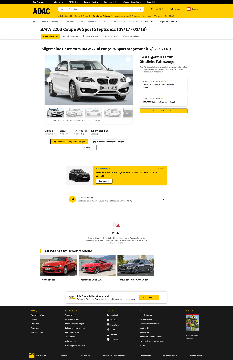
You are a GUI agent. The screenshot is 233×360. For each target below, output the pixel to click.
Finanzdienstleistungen (74, 324)
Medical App (36, 319)
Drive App (35, 324)
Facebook (114, 315)
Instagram (114, 325)
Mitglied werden (57, 2)
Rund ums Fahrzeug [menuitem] (102, 16)
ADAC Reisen (73, 2)
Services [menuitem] (147, 16)
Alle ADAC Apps (37, 332)
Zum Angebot (104, 181)
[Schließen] (163, 295)
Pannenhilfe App (37, 315)
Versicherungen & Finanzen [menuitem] (127, 16)
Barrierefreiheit (196, 355)
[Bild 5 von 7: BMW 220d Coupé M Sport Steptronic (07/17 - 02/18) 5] (132, 113)
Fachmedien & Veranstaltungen (152, 341)
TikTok (113, 330)
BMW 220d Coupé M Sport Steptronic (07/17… (163, 22)
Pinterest (114, 339)
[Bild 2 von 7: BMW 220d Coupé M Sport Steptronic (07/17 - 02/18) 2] (74, 113)
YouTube (113, 320)
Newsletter (144, 332)
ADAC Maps (70, 337)
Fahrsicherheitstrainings (75, 328)
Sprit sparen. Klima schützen (131, 2)
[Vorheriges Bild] (49, 79)
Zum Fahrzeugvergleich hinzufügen (71, 142)
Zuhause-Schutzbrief (91, 2)
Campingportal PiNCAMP (75, 345)
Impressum (65, 355)
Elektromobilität (110, 2)
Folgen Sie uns (111, 311)
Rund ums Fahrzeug (50, 22)
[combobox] (101, 9)
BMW (104, 22)
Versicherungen (71, 315)
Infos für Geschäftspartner (150, 337)
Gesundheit (151, 2)
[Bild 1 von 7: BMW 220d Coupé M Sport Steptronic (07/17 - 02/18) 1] (55, 113)
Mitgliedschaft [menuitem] (65, 16)
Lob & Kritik (144, 328)
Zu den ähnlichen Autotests (163, 111)
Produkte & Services (72, 311)
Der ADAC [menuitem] (169, 16)
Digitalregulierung (144, 355)
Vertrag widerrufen (170, 355)
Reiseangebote (71, 341)
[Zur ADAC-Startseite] (41, 11)
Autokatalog (69, 22)
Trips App (35, 328)
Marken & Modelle (88, 22)
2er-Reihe (117, 22)
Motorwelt (190, 311)
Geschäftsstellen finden (149, 324)
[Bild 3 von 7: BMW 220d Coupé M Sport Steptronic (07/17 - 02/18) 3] (93, 113)
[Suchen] (141, 9)
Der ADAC (143, 311)
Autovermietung (72, 319)
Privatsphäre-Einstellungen (114, 355)
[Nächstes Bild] (128, 79)
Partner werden (146, 319)
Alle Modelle (88, 147)
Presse (142, 345)
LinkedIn (113, 335)
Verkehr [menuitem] (158, 16)
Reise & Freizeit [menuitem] (82, 16)
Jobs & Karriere (146, 315)
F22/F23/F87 (133, 22)
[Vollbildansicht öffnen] (128, 59)
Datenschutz (86, 355)
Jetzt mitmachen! (149, 297)
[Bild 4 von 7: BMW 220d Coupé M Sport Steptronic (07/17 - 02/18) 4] (112, 113)
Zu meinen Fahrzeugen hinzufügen (110, 142)
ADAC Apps (35, 311)
